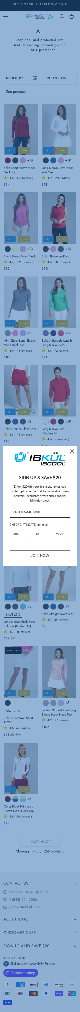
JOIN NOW (40, 555)
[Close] (72, 451)
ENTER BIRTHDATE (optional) (29, 524)
